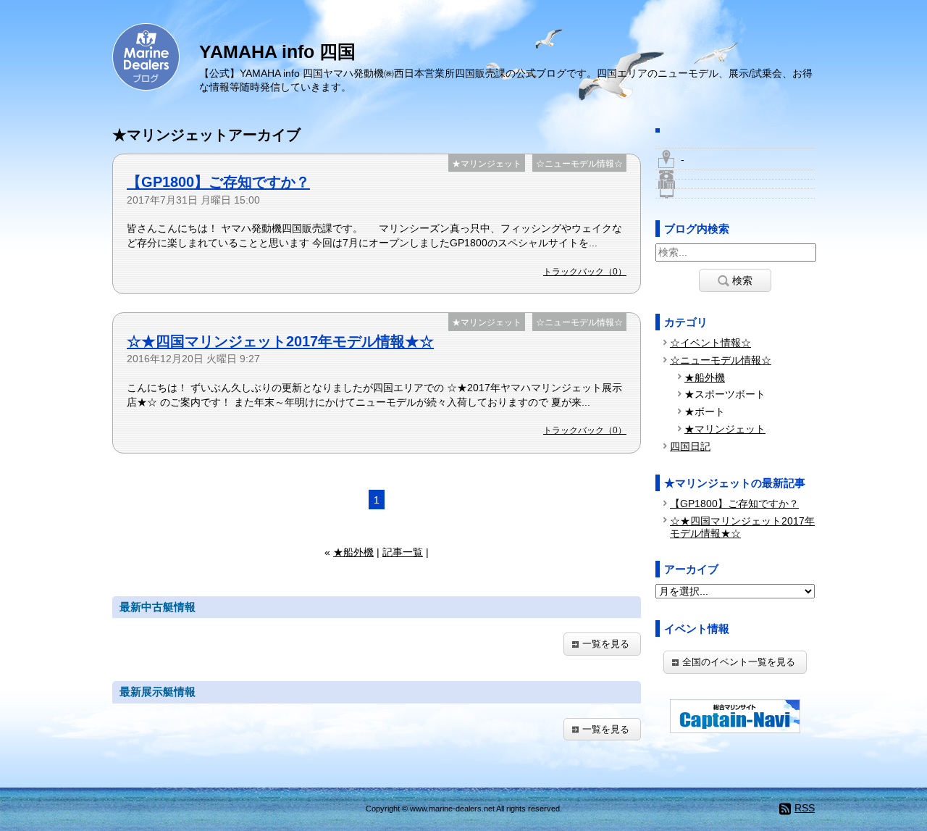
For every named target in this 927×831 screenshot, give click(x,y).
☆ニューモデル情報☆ (579, 164)
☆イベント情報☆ (710, 342)
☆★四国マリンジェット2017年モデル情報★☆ (280, 341)
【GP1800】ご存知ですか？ (218, 182)
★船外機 (353, 552)
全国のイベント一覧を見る (738, 661)
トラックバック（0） (584, 272)
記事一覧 (402, 552)
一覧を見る (605, 643)
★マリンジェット (486, 164)
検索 (742, 280)
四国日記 (690, 446)
